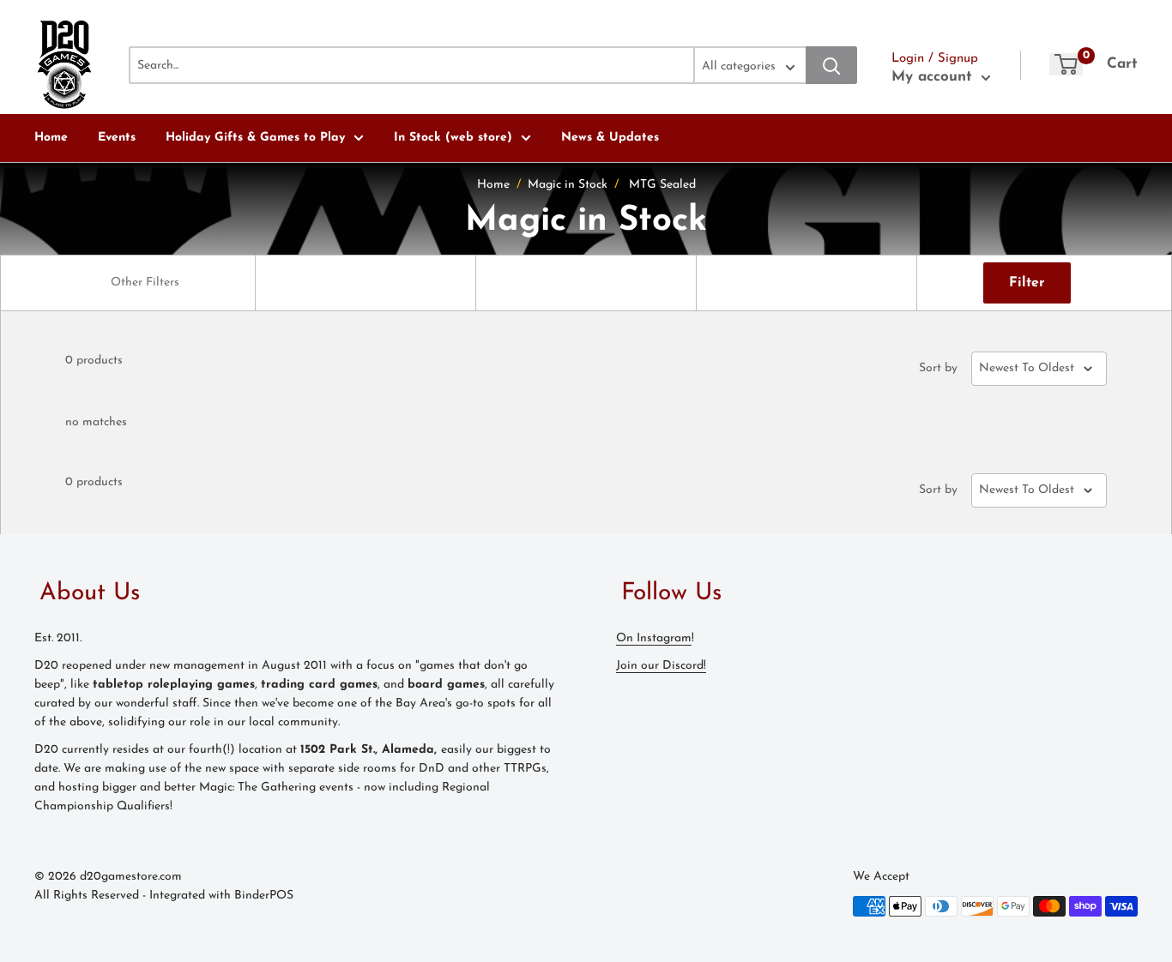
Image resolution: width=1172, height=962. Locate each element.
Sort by (938, 369)
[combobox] (145, 283)
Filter (1027, 283)
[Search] (831, 65)
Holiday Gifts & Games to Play (255, 137)
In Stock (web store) (453, 137)
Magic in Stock (567, 184)
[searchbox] (147, 283)
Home (51, 137)
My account (934, 76)
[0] (1066, 64)
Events (117, 137)
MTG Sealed (662, 184)
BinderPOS (263, 895)
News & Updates (610, 137)
